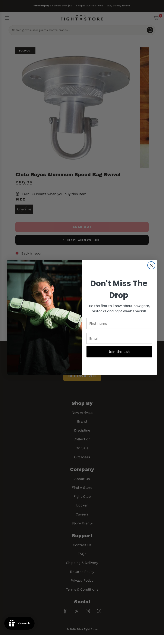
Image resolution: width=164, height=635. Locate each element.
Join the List (119, 351)
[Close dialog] (151, 265)
